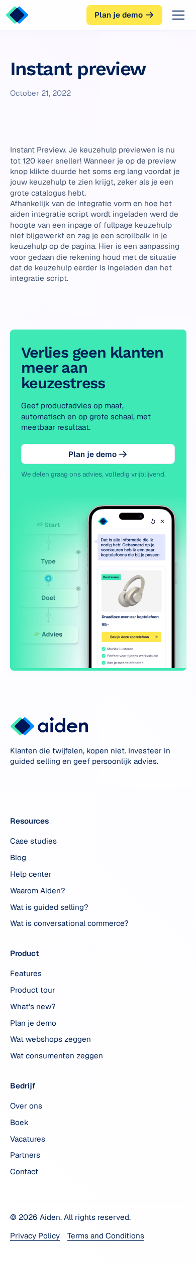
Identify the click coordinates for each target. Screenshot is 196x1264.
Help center (31, 874)
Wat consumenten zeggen (56, 1055)
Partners (25, 1155)
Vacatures (27, 1139)
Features (26, 973)
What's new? (33, 1006)
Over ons (26, 1106)
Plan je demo (33, 1023)
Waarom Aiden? (37, 890)
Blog (18, 857)
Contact (24, 1171)
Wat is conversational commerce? (69, 923)
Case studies (33, 841)
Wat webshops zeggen (50, 1039)
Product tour (32, 990)
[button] (176, 15)
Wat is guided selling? (49, 907)
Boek (19, 1122)
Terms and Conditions (105, 1235)
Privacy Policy (35, 1235)
